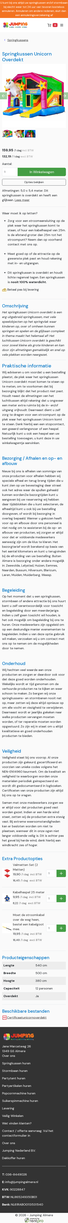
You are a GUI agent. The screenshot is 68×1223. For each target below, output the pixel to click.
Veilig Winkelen (12, 1116)
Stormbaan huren (15, 1071)
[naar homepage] (16, 25)
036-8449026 (14, 1174)
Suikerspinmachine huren (20, 1101)
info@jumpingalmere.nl (20, 1182)
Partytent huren (13, 1078)
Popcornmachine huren (18, 1093)
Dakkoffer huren (13, 1158)
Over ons (8, 1056)
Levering (8, 1108)
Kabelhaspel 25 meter (29, 892)
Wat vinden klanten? (17, 1123)
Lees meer (22, 200)
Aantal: (7, 164)
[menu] (62, 25)
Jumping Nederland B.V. (19, 1150)
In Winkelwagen (42, 172)
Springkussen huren (16, 1063)
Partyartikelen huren (16, 1086)
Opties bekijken (34, 182)
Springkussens (17, 40)
